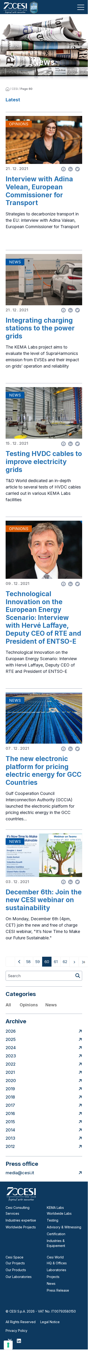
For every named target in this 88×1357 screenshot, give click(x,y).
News (51, 1004)
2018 (10, 1097)
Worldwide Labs (59, 1213)
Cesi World (55, 1257)
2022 (10, 1064)
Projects (53, 1277)
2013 (10, 1138)
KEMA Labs (55, 1208)
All (8, 1004)
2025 (11, 1039)
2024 (11, 1047)
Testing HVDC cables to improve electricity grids (44, 461)
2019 (10, 1088)
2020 (11, 1080)
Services (12, 1213)
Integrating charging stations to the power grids (40, 328)
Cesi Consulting (17, 1208)
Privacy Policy (16, 1331)
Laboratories (56, 1270)
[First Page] (10, 962)
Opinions (29, 1004)
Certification (56, 1234)
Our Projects (15, 1263)
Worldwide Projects (21, 1227)
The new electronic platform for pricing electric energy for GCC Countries (43, 770)
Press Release (58, 1290)
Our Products (16, 1270)
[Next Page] (74, 962)
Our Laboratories (19, 1277)
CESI (15, 89)
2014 (10, 1129)
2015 (10, 1121)
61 (57, 961)
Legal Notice (50, 1322)
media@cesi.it (20, 1172)
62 (66, 961)
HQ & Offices (57, 1263)
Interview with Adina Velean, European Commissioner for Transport (39, 191)
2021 (10, 1072)
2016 (10, 1113)
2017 (10, 1105)
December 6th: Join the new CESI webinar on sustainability (44, 900)
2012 (10, 1146)
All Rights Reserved (21, 1322)
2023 (11, 1055)
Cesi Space (14, 1257)
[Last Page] (83, 962)
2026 (11, 1031)
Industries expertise (21, 1220)
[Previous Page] (19, 962)
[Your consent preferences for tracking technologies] (8, 1345)
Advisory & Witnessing (64, 1227)
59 (38, 961)
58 (29, 961)
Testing (52, 1220)
